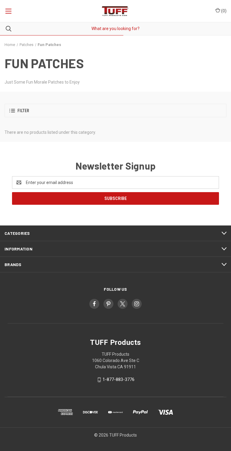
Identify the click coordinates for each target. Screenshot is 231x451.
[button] (115, 110)
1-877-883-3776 (118, 379)
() (223, 10)
